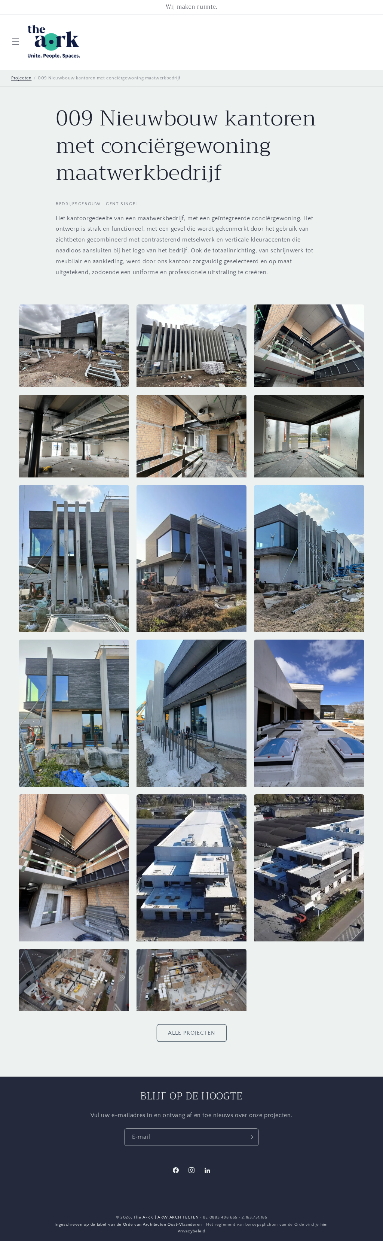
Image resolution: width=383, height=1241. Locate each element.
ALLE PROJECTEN (191, 1033)
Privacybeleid (191, 1231)
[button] (15, 41)
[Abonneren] (250, 1137)
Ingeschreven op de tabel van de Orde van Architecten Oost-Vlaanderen (128, 1224)
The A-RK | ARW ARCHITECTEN (166, 1217)
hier (324, 1224)
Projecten (21, 78)
